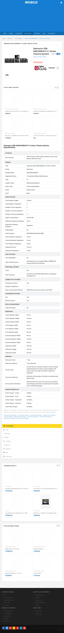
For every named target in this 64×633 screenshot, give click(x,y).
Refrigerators (7, 602)
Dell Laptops (37, 510)
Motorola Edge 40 (38, 548)
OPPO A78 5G (37, 573)
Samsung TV (8, 486)
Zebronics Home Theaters (39, 57)
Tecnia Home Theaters (9, 418)
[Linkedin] (21, 628)
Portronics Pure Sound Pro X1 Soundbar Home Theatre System (17, 111)
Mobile (11, 33)
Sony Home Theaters (23, 415)
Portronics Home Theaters (11, 109)
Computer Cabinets (40, 595)
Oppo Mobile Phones (39, 571)
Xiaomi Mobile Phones (10, 571)
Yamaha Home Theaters (22, 418)
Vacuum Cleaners (8, 597)
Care (43, 33)
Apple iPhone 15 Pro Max (12, 548)
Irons (5, 595)
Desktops (37, 597)
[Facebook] (3, 628)
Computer (19, 33)
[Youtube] (24, 628)
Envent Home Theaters (45, 416)
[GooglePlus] (10, 628)
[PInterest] (17, 628)
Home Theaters (18, 38)
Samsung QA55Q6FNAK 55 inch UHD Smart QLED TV (17, 488)
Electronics (28, 33)
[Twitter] (7, 628)
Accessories (51, 33)
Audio (7, 429)
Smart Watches (8, 613)
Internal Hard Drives (40, 602)
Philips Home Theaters (49, 415)
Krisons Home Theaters (36, 415)
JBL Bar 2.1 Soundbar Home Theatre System (17, 135)
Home (4, 33)
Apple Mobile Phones (10, 546)
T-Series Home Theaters (40, 133)
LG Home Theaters (8, 416)
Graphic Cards (38, 600)
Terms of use (38, 613)
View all (6, 605)
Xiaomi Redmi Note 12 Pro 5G (13, 573)
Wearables (7, 433)
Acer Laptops (37, 486)
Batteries (6, 618)
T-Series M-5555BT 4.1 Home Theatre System (46, 135)
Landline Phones (8, 611)
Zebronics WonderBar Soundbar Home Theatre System (46, 111)
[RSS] (13, 628)
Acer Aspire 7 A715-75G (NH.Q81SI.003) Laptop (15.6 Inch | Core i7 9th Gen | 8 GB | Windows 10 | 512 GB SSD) (46, 488)
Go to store (57, 67)
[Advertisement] (32, 19)
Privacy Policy (38, 611)
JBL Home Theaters (10, 133)
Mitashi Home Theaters (20, 416)
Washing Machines (9, 600)
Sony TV (7, 510)
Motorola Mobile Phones (40, 546)
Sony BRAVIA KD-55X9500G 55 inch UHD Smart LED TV (17, 513)
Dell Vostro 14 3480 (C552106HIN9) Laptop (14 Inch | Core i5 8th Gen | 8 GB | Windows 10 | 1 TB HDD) (46, 513)
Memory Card (7, 616)
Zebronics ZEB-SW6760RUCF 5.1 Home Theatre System (37, 38)
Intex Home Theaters (33, 416)
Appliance (37, 33)
